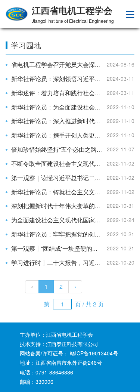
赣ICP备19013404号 (94, 353)
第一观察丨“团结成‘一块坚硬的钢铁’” (59, 248)
